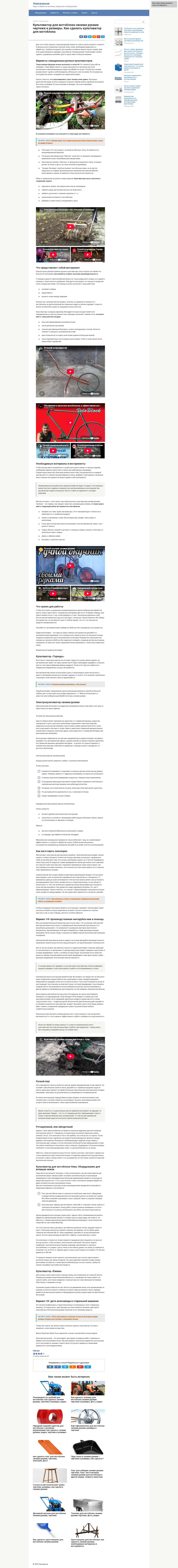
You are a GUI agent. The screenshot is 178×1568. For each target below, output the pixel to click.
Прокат (84, 13)
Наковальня (41, 3)
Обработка (54, 13)
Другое (94, 13)
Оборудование (40, 13)
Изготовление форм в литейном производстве (133, 40)
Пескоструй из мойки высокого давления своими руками (132, 88)
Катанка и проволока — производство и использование (133, 77)
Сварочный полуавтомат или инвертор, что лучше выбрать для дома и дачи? (133, 67)
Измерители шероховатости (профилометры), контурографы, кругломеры (131, 100)
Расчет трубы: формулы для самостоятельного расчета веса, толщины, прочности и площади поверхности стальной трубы (133, 54)
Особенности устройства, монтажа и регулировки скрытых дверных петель (134, 30)
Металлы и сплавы (70, 13)
